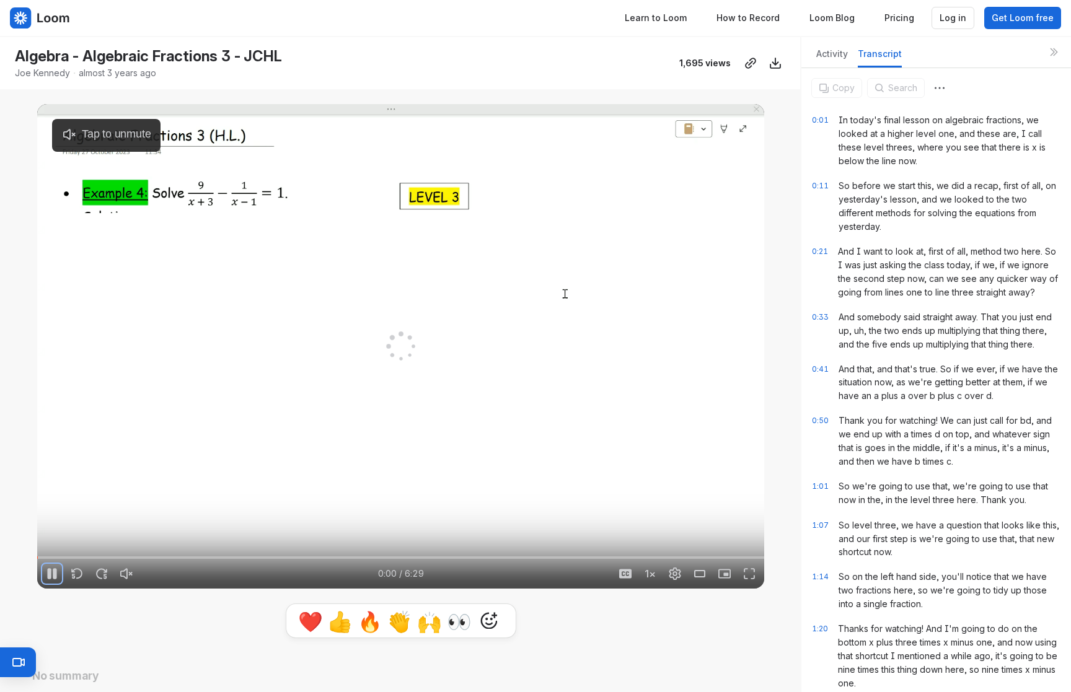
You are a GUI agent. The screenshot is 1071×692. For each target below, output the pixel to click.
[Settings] (675, 574)
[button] (43, 550)
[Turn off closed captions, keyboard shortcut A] (625, 574)
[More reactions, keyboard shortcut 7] (489, 620)
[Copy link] (750, 63)
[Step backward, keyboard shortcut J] (77, 574)
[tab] (832, 57)
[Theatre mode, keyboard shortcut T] (700, 574)
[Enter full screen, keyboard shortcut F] (749, 574)
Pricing (899, 17)
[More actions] (940, 88)
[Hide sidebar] (1053, 52)
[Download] (775, 63)
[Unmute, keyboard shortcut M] (126, 574)
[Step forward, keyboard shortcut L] (102, 574)
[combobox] (940, 88)
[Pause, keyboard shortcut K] (52, 574)
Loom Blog (832, 17)
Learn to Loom (656, 17)
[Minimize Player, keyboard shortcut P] (724, 574)
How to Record (748, 17)
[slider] (400, 558)
